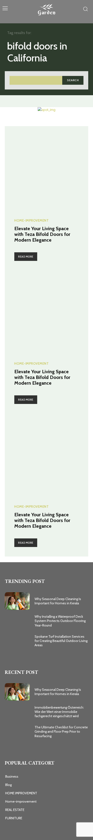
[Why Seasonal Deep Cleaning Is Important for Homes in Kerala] (17, 601)
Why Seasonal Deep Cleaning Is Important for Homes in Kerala (58, 601)
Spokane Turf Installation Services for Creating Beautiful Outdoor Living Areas (61, 640)
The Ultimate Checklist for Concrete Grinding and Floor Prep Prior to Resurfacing (61, 731)
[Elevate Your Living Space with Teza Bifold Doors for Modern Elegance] (46, 167)
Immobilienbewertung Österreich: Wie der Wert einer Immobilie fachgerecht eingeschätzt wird (59, 711)
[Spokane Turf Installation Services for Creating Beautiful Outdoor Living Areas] (17, 641)
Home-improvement (31, 220)
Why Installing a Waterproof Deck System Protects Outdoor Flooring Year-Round (60, 620)
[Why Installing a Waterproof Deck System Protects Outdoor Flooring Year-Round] (17, 621)
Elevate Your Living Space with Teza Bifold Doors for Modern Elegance (42, 234)
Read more (25, 256)
